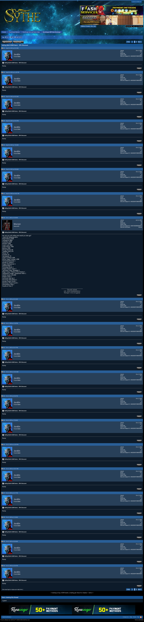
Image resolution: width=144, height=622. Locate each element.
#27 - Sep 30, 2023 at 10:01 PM (11, 193)
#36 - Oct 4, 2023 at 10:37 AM (10, 468)
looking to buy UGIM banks (60, 593)
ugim (12, 37)
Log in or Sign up (136, 1)
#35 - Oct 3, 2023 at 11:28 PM (10, 444)
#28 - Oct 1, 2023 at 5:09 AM (10, 217)
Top (138, 617)
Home (134, 617)
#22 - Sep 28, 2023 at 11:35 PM (11, 72)
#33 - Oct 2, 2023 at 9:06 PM (10, 396)
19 (141, 221)
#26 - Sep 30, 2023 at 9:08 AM (10, 169)
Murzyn (17, 224)
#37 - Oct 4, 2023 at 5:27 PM (10, 493)
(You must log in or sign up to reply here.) (12, 589)
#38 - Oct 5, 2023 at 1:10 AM (10, 517)
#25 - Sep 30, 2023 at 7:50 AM (10, 145)
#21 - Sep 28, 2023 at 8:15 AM (10, 48)
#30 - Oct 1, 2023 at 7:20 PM (10, 323)
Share (139, 68)
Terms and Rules (139, 619)
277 (141, 52)
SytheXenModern (6, 617)
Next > (140, 41)
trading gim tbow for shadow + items (81, 593)
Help (131, 617)
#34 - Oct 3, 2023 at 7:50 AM (10, 420)
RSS (141, 617)
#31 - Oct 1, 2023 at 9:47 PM (10, 347)
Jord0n (17, 54)
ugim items (19, 37)
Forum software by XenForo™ (15, 619)
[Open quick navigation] (141, 32)
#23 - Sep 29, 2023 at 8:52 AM (10, 96)
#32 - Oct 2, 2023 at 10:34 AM (10, 371)
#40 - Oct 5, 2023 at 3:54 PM (10, 565)
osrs (8, 37)
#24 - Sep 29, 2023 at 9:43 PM (11, 120)
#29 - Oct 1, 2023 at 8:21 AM (10, 299)
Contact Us (126, 617)
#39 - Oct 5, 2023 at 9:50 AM (10, 541)
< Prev (128, 41)
